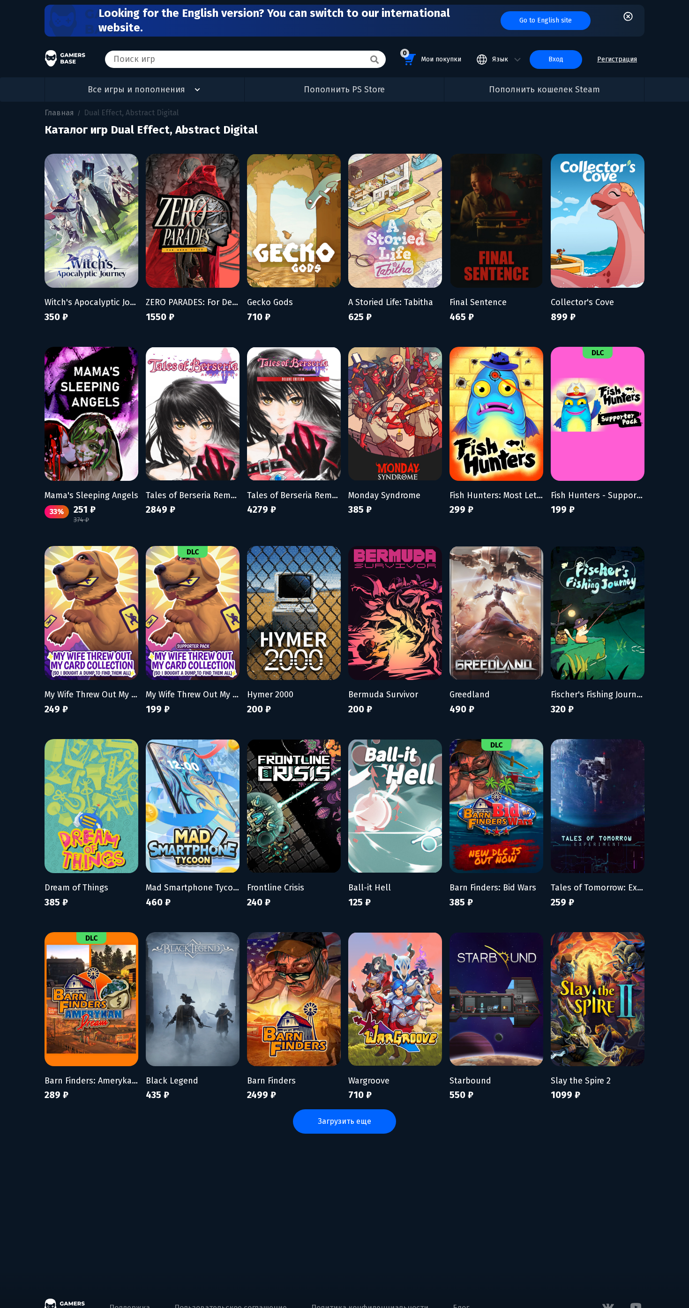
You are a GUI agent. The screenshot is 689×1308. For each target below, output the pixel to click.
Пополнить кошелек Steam (544, 89)
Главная (59, 112)
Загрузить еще (344, 1121)
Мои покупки (432, 56)
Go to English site (545, 20)
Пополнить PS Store (344, 89)
